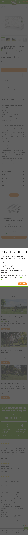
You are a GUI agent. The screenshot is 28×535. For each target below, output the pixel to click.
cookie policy (13, 272)
